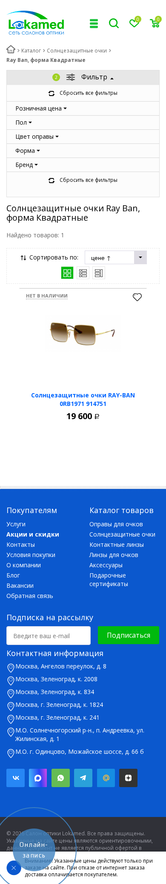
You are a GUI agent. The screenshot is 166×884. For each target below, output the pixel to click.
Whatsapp (61, 778)
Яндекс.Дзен (128, 778)
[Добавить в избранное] (137, 297)
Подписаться (128, 635)
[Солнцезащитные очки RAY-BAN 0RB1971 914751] (83, 333)
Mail (106, 778)
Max (38, 778)
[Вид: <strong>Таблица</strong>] (98, 272)
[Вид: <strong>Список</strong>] (83, 272)
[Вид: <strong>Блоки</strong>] (67, 272)
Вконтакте (15, 778)
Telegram (83, 778)
